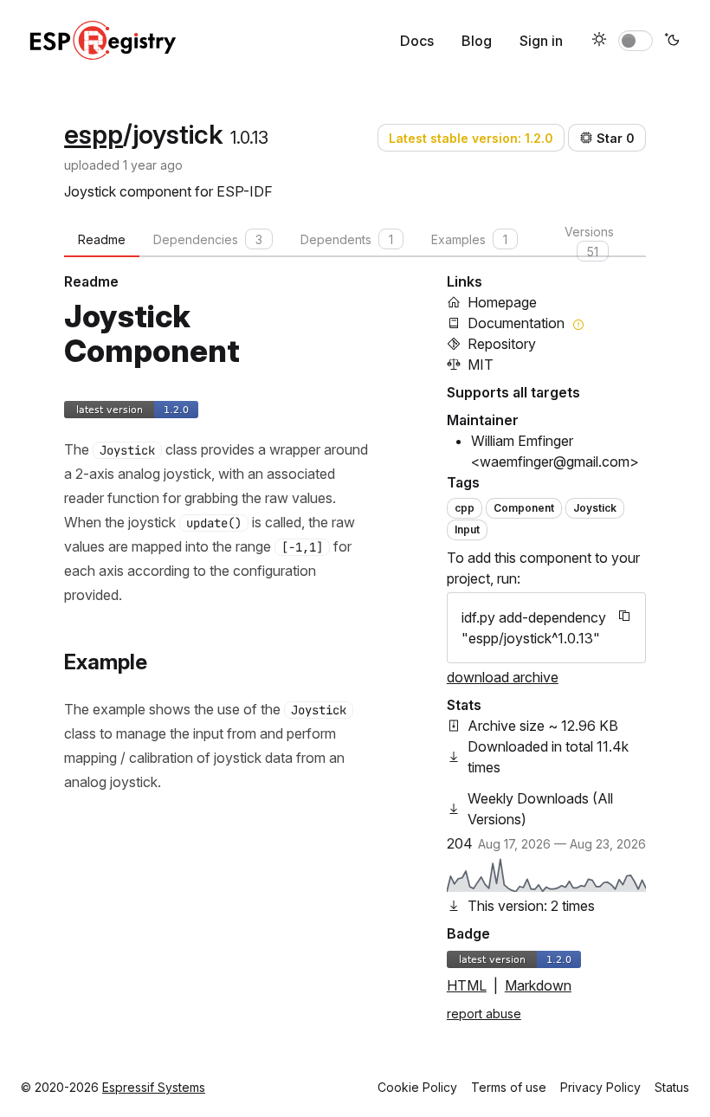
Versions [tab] (589, 240)
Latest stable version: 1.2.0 (471, 138)
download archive (502, 677)
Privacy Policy (600, 1087)
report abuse (484, 1013)
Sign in (541, 40)
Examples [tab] (469, 239)
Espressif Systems (153, 1087)
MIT (481, 364)
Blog (477, 40)
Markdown (538, 985)
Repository (502, 343)
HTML (467, 985)
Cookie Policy (417, 1087)
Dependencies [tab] (207, 239)
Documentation (516, 323)
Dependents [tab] (346, 239)
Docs (417, 40)
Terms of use (508, 1087)
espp (93, 134)
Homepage (502, 302)
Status (672, 1087)
